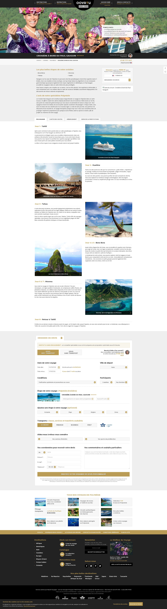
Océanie (45, 60)
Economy (45, 425)
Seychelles (67, 576)
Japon (104, 576)
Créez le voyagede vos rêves (71, 544)
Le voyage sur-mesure (73, 532)
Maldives (44, 576)
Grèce (97, 578)
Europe (38, 556)
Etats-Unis (113, 576)
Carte (55, 119)
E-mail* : (39, 462)
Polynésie (53, 60)
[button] (130, 157)
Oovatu (39, 60)
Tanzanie (123, 576)
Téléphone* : (41, 467)
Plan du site (125, 532)
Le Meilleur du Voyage (120, 540)
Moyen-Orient (41, 559)
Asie (37, 549)
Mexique (88, 578)
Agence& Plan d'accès (70, 564)
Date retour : (41, 371)
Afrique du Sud (76, 578)
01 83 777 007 (126, 60)
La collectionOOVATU (69, 554)
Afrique (39, 543)
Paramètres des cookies (120, 604)
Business (74, 425)
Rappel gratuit (125, 62)
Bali (97, 576)
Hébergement (72, 119)
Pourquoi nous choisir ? (54, 532)
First (89, 425)
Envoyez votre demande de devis (83, 474)
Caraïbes (39, 553)
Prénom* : (40, 457)
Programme (40, 119)
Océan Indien (41, 562)
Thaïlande (88, 576)
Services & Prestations (90, 119)
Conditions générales (111, 532)
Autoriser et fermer (136, 604)
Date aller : (40, 367)
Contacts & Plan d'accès (92, 532)
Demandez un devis (111, 80)
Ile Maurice (55, 576)
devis (47, 338)
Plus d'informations (29, 606)
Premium (59, 425)
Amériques (40, 546)
